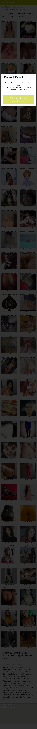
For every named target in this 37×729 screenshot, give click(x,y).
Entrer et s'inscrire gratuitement (18, 99)
